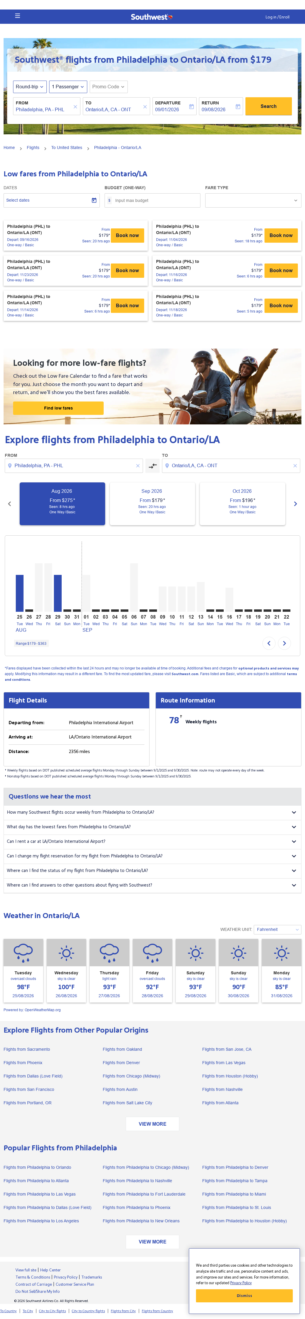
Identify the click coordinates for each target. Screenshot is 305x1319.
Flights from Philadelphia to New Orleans (141, 1220)
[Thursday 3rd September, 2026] (105, 610)
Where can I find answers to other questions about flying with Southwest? (79, 885)
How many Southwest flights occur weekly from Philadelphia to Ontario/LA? (80, 812)
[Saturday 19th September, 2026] (258, 610)
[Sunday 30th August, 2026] (67, 610)
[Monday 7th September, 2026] (143, 610)
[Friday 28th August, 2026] (48, 587)
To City (28, 1311)
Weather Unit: (236, 929)
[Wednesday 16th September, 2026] (229, 599)
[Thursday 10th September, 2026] (172, 598)
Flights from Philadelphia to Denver (235, 1167)
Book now (127, 235)
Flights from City (123, 1311)
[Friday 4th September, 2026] (115, 610)
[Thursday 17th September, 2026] (239, 610)
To (88, 103)
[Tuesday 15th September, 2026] (220, 610)
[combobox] (44, 109)
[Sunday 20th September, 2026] (267, 610)
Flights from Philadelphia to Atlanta (36, 1180)
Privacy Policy (241, 1283)
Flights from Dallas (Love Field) (33, 1076)
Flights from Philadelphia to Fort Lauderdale (144, 1194)
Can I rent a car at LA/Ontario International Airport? (56, 841)
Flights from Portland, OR (28, 1102)
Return (210, 103)
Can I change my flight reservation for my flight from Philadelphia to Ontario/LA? (85, 856)
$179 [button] (261, 60)
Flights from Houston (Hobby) (230, 1076)
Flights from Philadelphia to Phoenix (136, 1207)
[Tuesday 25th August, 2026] (20, 593)
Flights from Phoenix (23, 1062)
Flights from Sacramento (27, 1049)
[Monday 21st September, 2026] (277, 610)
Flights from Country (157, 1311)
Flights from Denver (121, 1062)
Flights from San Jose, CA (226, 1049)
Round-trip (27, 86)
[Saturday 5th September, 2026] (124, 610)
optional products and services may (268, 668)
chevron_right (295, 504)
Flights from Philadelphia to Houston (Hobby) (244, 1220)
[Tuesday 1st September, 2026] (86, 593)
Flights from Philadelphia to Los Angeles (41, 1220)
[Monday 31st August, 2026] (77, 610)
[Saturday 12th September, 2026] (191, 598)
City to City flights (52, 1311)
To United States (66, 147)
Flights (33, 147)
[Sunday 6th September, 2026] (134, 587)
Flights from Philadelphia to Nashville (137, 1180)
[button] (17, 15)
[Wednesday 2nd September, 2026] (96, 610)
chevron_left (9, 504)
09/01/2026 (167, 109)
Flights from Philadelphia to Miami (234, 1194)
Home (9, 147)
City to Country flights (88, 1311)
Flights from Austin (120, 1089)
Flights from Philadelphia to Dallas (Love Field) (47, 1207)
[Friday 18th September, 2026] (248, 610)
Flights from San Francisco (29, 1089)
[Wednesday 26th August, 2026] (29, 610)
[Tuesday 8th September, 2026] (153, 610)
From (22, 103)
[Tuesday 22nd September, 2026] (286, 610)
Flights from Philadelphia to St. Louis (236, 1207)
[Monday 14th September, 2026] (210, 610)
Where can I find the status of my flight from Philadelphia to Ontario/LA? (77, 870)
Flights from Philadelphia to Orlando (37, 1167)
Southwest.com (185, 674)
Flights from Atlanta (220, 1102)
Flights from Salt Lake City (127, 1102)
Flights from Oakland (122, 1049)
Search (269, 106)
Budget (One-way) (125, 187)
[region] (244, 1281)
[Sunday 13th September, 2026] (201, 597)
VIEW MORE (152, 1124)
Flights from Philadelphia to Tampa (234, 1180)
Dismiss (244, 1295)
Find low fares (58, 408)
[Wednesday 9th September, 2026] (162, 598)
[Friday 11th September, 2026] (182, 598)
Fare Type (216, 187)
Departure (167, 103)
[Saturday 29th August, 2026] (58, 593)
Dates (10, 187)
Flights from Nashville (222, 1089)
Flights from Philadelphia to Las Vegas (40, 1194)
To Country (8, 1311)
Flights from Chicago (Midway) (131, 1076)
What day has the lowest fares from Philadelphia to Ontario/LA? (69, 827)
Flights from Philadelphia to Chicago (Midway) (146, 1167)
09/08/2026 (213, 109)
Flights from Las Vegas (223, 1062)
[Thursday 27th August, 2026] (39, 587)
